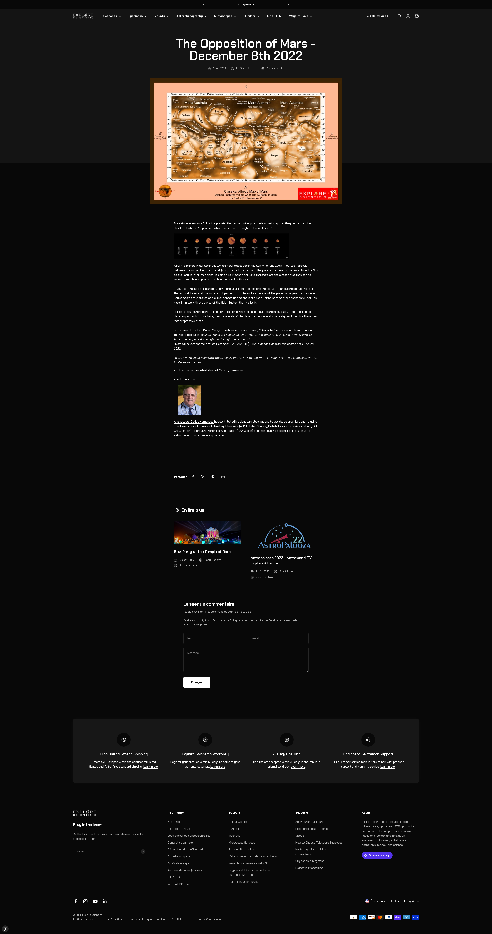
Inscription (235, 836)
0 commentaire (275, 68)
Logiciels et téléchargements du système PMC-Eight (249, 872)
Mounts (159, 16)
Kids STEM (274, 16)
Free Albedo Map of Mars (209, 370)
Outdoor (249, 16)
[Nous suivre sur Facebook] (75, 901)
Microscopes (223, 16)
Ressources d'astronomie (311, 829)
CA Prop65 (174, 877)
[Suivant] (288, 4)
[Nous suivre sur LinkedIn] (105, 901)
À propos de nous (179, 829)
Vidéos (299, 836)
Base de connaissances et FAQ (248, 863)
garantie (234, 829)
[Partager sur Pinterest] (213, 477)
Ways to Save (298, 16)
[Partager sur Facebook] (193, 477)
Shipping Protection (241, 849)
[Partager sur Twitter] (203, 477)
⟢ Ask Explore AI (378, 16)
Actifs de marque (179, 863)
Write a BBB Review (180, 884)
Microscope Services (242, 843)
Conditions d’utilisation (124, 919)
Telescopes (109, 16)
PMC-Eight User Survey (243, 882)
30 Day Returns (246, 4)
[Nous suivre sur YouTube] (95, 901)
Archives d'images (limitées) (185, 870)
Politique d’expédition (189, 919)
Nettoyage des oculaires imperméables (311, 852)
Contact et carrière (180, 843)
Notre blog (174, 822)
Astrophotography (189, 16)
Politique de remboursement (89, 919)
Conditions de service (281, 620)
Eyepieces (136, 16)
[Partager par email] (223, 477)
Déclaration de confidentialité (187, 849)
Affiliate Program (179, 856)
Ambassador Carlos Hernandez (194, 422)
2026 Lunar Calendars (309, 822)
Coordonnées (214, 919)
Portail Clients (238, 822)
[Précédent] (203, 4)
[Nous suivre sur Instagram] (85, 901)
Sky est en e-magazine (309, 861)
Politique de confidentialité (245, 620)
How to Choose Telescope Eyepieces (318, 843)
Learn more (150, 767)
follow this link (274, 358)
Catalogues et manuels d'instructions (253, 856)
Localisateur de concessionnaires (189, 836)
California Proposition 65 (311, 868)
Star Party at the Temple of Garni (202, 551)
